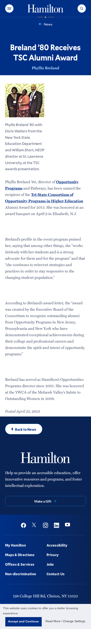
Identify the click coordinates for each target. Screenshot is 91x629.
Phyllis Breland (45, 68)
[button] (9, 8)
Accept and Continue (23, 621)
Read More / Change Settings (65, 621)
